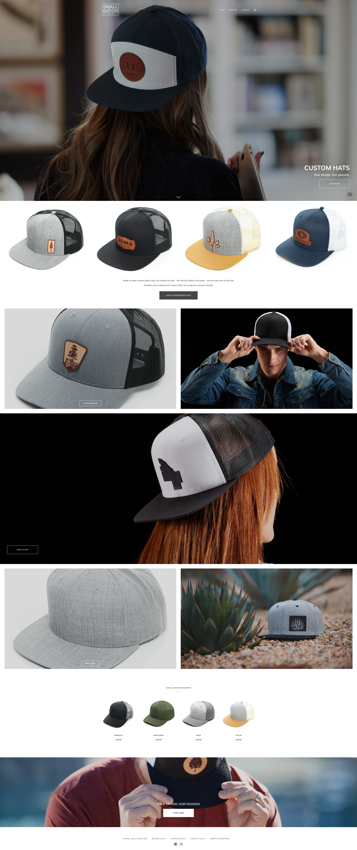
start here (178, 813)
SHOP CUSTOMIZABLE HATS (178, 295)
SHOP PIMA (90, 663)
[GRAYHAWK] (158, 714)
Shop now (334, 184)
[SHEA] (198, 714)
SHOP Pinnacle (90, 403)
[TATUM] (238, 714)
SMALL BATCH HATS (134, 839)
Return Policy (159, 839)
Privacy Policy (198, 839)
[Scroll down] (178, 195)
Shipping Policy (178, 839)
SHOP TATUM (22, 550)
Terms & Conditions (220, 839)
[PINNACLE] (118, 714)
